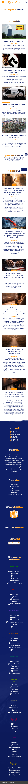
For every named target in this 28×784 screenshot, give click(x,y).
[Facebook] (9, 543)
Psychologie (14, 304)
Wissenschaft (14, 633)
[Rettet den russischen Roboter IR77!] (14, 93)
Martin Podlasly (14, 139)
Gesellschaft (14, 610)
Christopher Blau (14, 74)
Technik (14, 700)
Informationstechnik (6, 102)
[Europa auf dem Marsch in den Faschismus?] (14, 60)
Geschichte (14, 763)
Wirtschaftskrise (14, 228)
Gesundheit (14, 566)
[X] (15, 543)
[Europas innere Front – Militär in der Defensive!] (14, 125)
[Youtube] (18, 543)
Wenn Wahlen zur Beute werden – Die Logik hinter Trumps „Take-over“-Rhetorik (14, 275)
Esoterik (14, 719)
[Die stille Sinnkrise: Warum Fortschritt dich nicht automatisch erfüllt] (14, 341)
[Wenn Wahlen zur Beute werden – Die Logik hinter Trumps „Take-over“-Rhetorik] (14, 265)
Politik (14, 589)
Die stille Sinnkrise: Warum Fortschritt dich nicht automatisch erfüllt (14, 352)
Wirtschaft (14, 656)
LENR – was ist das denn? (14, 41)
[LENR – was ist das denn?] (14, 31)
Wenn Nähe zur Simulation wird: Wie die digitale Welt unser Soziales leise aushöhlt (14, 394)
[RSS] (12, 543)
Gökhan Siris (14, 196)
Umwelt (14, 679)
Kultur (14, 737)
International (14, 270)
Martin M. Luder (14, 43)
